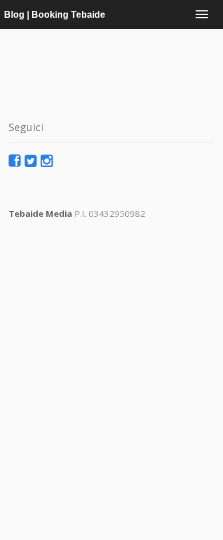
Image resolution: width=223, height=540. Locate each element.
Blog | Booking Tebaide (54, 14)
